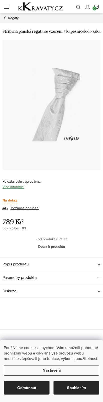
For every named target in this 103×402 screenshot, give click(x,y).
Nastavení (51, 370)
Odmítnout (26, 388)
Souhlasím (76, 388)
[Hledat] (78, 6)
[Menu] (6, 6)
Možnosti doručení (24, 207)
